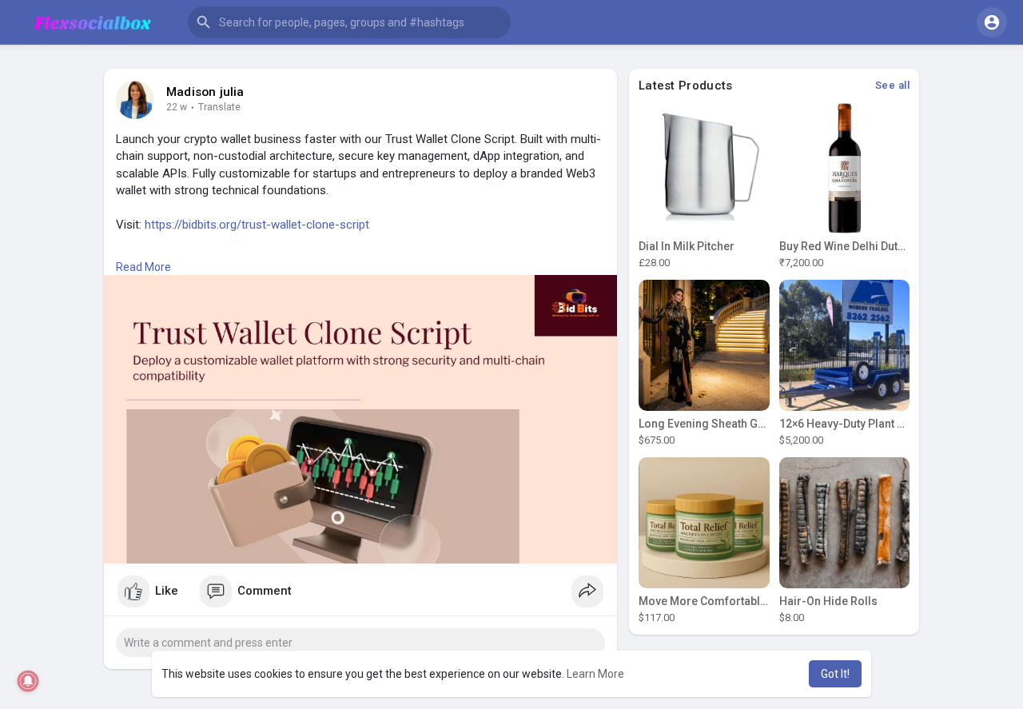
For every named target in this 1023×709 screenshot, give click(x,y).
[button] (349, 22)
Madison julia (205, 92)
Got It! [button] (835, 673)
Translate (219, 107)
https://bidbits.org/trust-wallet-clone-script (257, 224)
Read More (143, 267)
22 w (176, 107)
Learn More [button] (595, 673)
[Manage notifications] (28, 681)
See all (892, 85)
